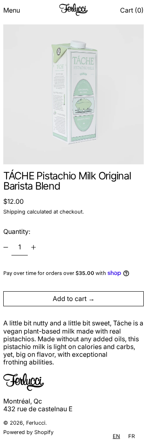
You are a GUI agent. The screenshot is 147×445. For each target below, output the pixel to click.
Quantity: (16, 231)
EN (116, 436)
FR (131, 436)
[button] (132, 10)
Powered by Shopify (28, 432)
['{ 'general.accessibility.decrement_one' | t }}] (5, 247)
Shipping (14, 212)
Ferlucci (35, 423)
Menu (11, 10)
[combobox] (116, 436)
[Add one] (33, 247)
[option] (131, 436)
